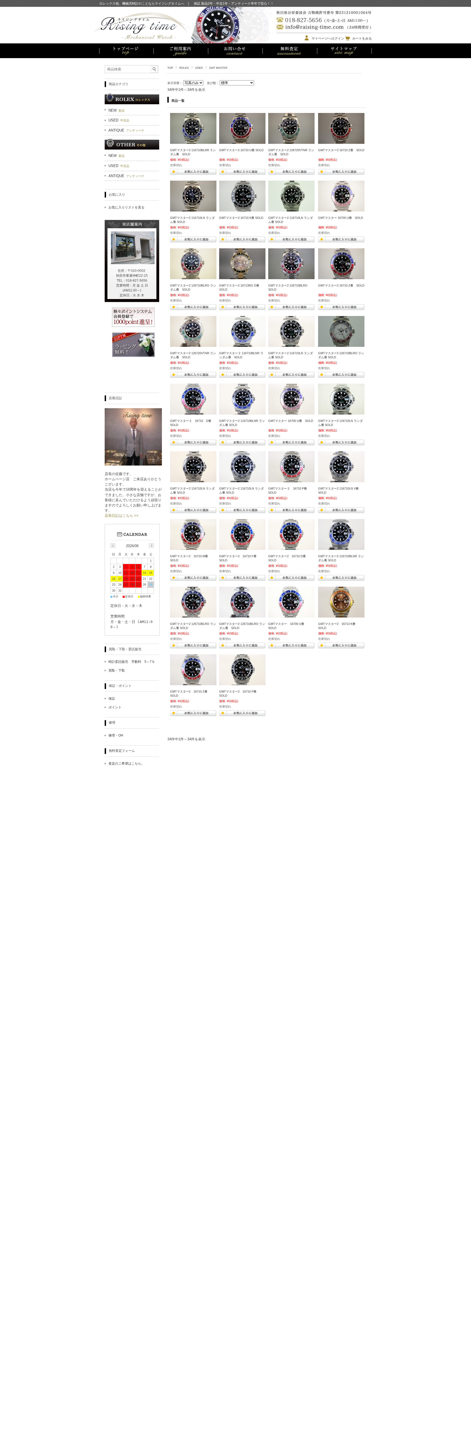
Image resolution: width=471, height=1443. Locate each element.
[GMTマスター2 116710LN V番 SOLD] (341, 479)
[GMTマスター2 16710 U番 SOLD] (242, 141)
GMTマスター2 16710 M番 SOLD (192, 558)
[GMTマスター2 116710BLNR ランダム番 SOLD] (193, 141)
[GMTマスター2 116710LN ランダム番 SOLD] (193, 208)
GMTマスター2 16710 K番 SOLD (241, 217)
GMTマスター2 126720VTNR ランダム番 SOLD (291, 152)
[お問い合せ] (235, 51)
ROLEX (184, 67)
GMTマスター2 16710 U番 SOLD (241, 150)
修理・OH (115, 735)
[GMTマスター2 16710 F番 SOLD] (242, 547)
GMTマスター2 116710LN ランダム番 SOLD (192, 219)
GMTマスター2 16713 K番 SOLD (338, 626)
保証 (111, 698)
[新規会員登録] (133, 325)
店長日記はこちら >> (121, 516)
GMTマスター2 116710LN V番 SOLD (338, 490)
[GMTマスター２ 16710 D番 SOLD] (193, 411)
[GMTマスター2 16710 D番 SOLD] (291, 547)
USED (199, 67)
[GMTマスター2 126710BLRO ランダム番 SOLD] (193, 276)
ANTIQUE (126, 130)
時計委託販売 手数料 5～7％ (131, 662)
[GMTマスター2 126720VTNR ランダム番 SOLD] (291, 141)
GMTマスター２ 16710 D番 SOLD (192, 423)
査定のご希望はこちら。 (126, 763)
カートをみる (362, 38)
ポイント (115, 707)
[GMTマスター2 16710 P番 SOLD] (242, 682)
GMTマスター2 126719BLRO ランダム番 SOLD (341, 355)
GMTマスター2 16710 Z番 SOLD (341, 150)
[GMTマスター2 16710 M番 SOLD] (193, 547)
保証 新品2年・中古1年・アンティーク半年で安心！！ (234, 3)
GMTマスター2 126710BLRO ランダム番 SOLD (193, 287)
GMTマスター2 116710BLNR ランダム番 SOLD (193, 152)
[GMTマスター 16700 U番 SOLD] (341, 208)
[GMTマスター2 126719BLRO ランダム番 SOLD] (341, 344)
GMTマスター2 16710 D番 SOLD (290, 558)
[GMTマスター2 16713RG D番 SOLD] (242, 276)
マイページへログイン (328, 38)
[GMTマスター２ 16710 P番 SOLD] (291, 479)
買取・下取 (116, 670)
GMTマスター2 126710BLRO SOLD (289, 287)
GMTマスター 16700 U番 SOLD (340, 217)
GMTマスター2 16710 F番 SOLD (240, 558)
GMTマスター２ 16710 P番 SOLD (289, 490)
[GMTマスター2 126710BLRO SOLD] (291, 276)
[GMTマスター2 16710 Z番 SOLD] (341, 141)
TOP (170, 67)
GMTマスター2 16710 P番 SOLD (240, 693)
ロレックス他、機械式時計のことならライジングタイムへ (141, 3)
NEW (116, 110)
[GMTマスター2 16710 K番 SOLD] (242, 208)
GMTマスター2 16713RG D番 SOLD (239, 287)
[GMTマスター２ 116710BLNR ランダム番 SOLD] (242, 344)
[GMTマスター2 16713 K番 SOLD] (341, 614)
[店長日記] (133, 464)
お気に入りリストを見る (126, 207)
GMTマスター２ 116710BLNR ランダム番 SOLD (241, 355)
